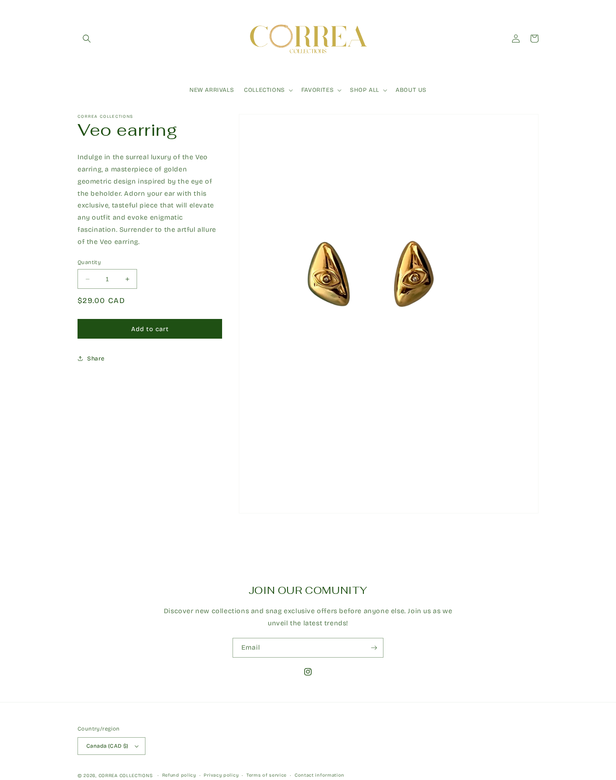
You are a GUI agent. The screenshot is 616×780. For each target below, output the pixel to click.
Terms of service (266, 775)
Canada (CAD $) (107, 746)
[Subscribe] (374, 648)
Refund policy (179, 775)
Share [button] (96, 358)
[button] (87, 38)
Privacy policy (221, 775)
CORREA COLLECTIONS (125, 775)
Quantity (89, 262)
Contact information (319, 775)
